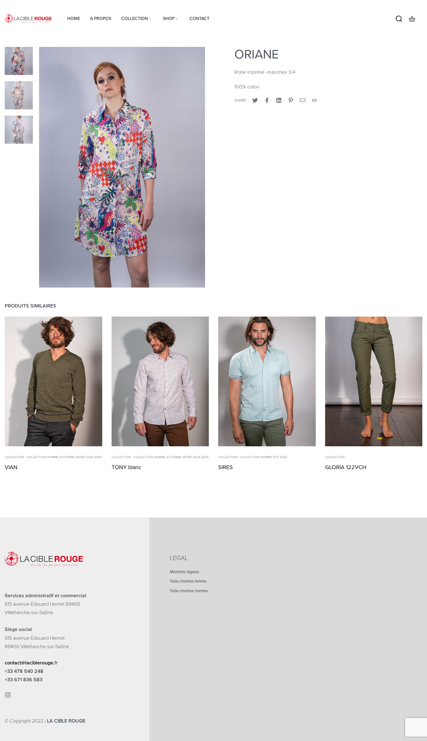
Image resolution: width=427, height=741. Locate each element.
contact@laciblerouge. (29, 663)
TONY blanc (126, 467)
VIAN (11, 467)
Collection (14, 457)
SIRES (225, 467)
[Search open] (398, 18)
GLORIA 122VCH (345, 467)
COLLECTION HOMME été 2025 (263, 457)
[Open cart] (412, 18)
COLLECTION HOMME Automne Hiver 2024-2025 (64, 457)
